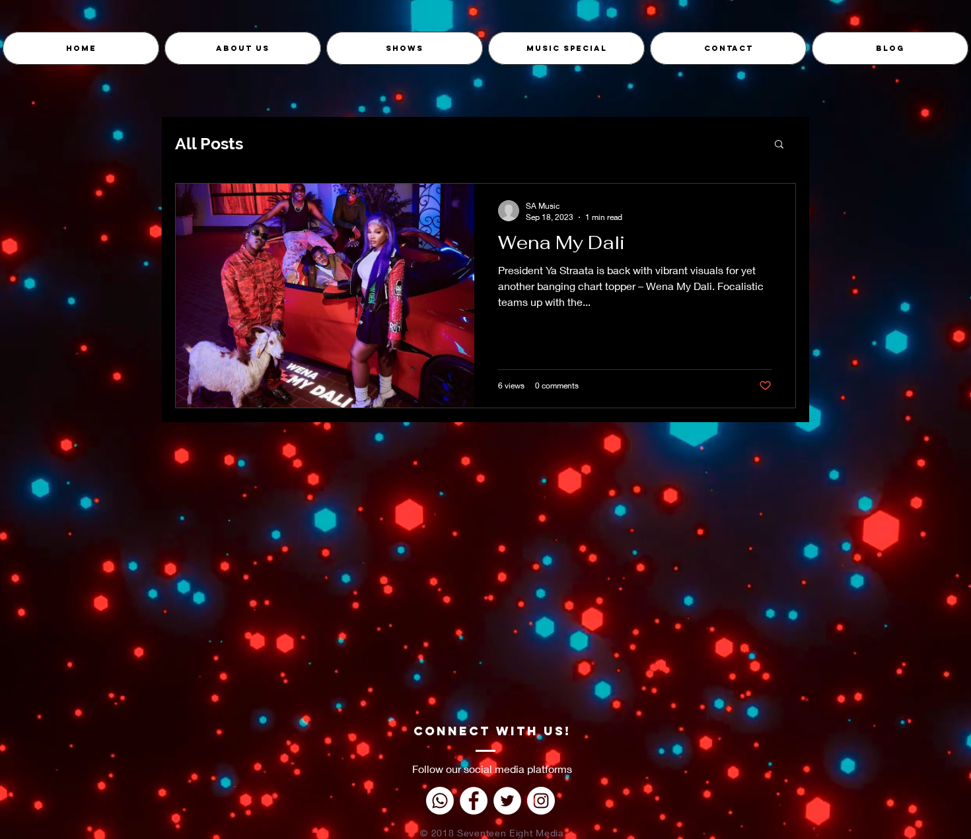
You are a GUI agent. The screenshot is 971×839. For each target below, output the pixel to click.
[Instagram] (541, 801)
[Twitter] (507, 801)
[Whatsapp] (440, 801)
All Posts (209, 143)
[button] (779, 145)
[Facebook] (473, 801)
